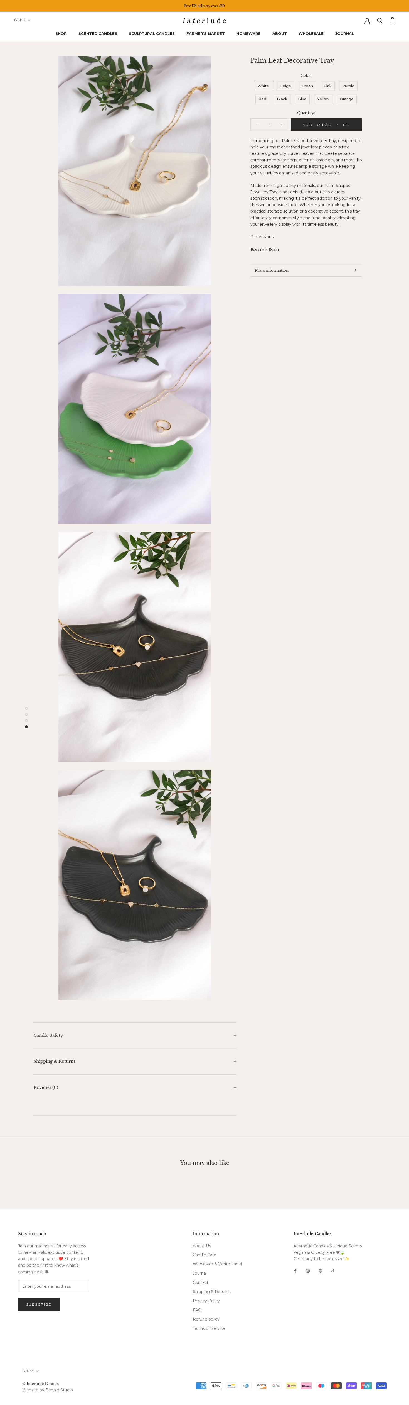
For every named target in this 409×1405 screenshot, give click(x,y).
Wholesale (311, 33)
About (279, 33)
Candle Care (204, 1254)
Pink (328, 86)
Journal (344, 33)
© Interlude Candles (40, 1383)
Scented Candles (97, 33)
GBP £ (20, 20)
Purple (348, 86)
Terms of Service (209, 1328)
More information (272, 270)
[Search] (380, 20)
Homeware (248, 33)
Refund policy (206, 1319)
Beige (285, 86)
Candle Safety (48, 1035)
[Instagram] (308, 1271)
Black (282, 99)
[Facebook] (295, 1271)
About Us (202, 1245)
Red (262, 99)
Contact (200, 1282)
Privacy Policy (206, 1300)
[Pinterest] (320, 1271)
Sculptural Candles (152, 33)
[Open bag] (392, 20)
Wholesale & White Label (217, 1264)
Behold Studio (59, 1389)
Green (307, 86)
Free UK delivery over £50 (204, 6)
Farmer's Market (205, 33)
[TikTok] (333, 1271)
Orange (347, 99)
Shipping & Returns (54, 1061)
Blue (302, 99)
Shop (61, 33)
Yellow (323, 99)
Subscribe (39, 1304)
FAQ (197, 1310)
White (263, 86)
